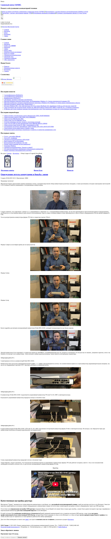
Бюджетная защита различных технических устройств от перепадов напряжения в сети (30, 129)
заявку (27, 519)
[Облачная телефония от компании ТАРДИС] (43, 13)
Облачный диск (8, 56)
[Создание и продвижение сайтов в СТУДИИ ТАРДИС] (71, 13)
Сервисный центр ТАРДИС (11, 5)
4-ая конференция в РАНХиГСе (13, 96)
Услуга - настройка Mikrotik (12, 136)
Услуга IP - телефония (10, 138)
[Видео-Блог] (38, 161)
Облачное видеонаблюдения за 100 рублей (16, 139)
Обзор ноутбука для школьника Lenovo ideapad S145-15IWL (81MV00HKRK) (27, 115)
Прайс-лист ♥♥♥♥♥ (10, 45)
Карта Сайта (8, 50)
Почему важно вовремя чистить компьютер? (17, 144)
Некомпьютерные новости (12, 68)
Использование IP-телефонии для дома (15, 142)
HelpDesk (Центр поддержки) (13, 52)
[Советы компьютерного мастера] (7, 161)
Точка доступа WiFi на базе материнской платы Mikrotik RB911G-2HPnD (25, 123)
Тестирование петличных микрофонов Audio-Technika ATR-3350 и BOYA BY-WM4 (29, 126)
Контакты (7, 44)
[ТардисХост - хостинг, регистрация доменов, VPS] (16, 13)
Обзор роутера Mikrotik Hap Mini (13, 119)
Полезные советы (7, 170)
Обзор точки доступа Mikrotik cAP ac (15, 120)
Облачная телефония (10, 58)
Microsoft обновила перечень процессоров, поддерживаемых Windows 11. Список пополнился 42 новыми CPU (37, 101)
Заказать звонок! (22, 537)
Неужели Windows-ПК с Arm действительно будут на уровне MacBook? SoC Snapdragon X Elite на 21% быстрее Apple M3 (40, 106)
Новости (6, 66)
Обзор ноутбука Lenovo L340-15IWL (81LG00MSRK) (20, 117)
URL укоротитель (9, 60)
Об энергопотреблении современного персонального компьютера (23, 149)
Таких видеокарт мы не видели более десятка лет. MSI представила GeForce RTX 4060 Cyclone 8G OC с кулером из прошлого (41, 107)
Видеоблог (7, 69)
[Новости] (70, 161)
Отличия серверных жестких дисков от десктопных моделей (22, 122)
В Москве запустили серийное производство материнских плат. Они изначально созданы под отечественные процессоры (40, 109)
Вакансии (7, 47)
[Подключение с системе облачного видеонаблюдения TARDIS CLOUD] (66, 11)
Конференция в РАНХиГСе (12, 98)
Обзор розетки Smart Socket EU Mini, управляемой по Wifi (21, 125)
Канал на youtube (9, 53)
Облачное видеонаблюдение (12, 55)
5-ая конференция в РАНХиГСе (13, 95)
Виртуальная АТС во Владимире (14, 141)
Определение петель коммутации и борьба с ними (19, 128)
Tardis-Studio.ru (62, 527)
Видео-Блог (38, 170)
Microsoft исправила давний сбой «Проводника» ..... (19, 104)
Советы (6, 71)
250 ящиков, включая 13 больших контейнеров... (18, 99)
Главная (6, 42)
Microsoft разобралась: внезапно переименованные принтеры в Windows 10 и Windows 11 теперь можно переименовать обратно (42, 103)
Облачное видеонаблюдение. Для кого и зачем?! (18, 147)
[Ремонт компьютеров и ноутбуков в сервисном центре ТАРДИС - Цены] (22, 11)
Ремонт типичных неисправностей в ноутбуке (18, 150)
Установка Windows (10, 146)
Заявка (6, 49)
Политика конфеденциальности (10, 527)
